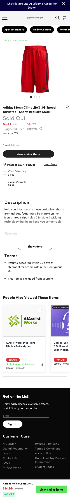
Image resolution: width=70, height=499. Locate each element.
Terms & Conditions (47, 448)
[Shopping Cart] (64, 17)
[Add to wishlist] (67, 106)
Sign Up (12, 424)
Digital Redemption (15, 448)
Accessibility (43, 453)
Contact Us (10, 458)
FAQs (6, 462)
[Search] (57, 17)
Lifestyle (7, 40)
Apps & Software (14, 29)
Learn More (50, 164)
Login (6, 453)
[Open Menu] (5, 17)
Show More (35, 246)
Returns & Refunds (47, 444)
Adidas (15, 145)
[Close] (63, 3)
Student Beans (44, 467)
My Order (9, 444)
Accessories (21, 40)
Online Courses (42, 29)
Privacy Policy (12, 467)
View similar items (28, 154)
